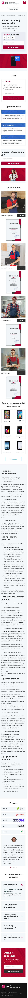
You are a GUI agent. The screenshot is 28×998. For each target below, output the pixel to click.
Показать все (13, 459)
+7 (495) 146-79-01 (13, 9)
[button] (10, 867)
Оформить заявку (13, 47)
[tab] (13, 885)
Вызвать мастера (13, 98)
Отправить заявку (13, 163)
